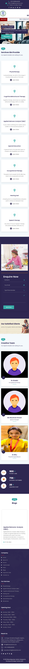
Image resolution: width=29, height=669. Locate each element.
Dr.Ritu (14, 455)
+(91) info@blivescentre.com (15, 3)
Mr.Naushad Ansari (14, 418)
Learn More (16, 80)
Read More (7, 36)
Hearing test (14, 195)
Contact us (6, 575)
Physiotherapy (15, 72)
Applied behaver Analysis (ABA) (15, 121)
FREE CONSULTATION (19, 19)
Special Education (14, 146)
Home (4, 557)
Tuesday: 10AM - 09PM (8, 614)
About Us (5, 560)
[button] (27, 15)
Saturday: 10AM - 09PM (9, 624)
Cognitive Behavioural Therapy (14, 96)
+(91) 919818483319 (15, 1)
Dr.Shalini (14, 380)
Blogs (4, 570)
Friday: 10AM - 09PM (8, 622)
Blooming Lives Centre (13, 659)
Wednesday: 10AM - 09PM (9, 617)
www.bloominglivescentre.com (12, 650)
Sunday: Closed (7, 627)
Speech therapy (14, 220)
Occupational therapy (14, 171)
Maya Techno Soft (18, 661)
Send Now (9, 307)
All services (6, 601)
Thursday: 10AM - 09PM (9, 619)
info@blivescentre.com (10, 644)
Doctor (5, 562)
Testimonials (6, 565)
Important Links (7, 572)
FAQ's (4, 567)
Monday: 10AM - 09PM (8, 612)
